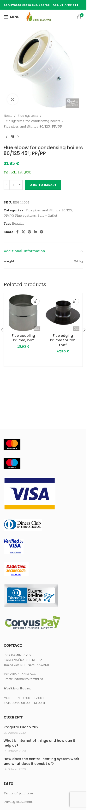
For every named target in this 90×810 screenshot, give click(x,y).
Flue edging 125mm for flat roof (63, 340)
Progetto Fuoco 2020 (22, 727)
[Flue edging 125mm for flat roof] (62, 312)
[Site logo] (43, 16)
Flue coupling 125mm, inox (23, 338)
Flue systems (28, 115)
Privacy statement (18, 801)
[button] (35, 301)
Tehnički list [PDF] (17, 172)
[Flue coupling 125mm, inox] (23, 312)
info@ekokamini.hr (28, 678)
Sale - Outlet (47, 215)
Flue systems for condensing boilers (32, 120)
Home (8, 115)
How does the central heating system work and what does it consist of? (41, 761)
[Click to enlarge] (12, 99)
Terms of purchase (18, 793)
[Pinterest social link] (29, 232)
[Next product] (18, 137)
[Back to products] (12, 137)
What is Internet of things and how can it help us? (39, 743)
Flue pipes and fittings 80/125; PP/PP (33, 126)
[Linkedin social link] (35, 232)
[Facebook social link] (17, 232)
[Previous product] (6, 137)
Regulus (18, 223)
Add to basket (43, 185)
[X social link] (23, 232)
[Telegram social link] (41, 232)
